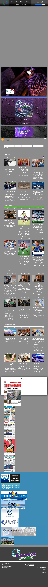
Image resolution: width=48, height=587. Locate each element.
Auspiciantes (23, 4)
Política (21, 1)
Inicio (12, 1)
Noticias (16, 1)
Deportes (27, 1)
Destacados (16, 4)
